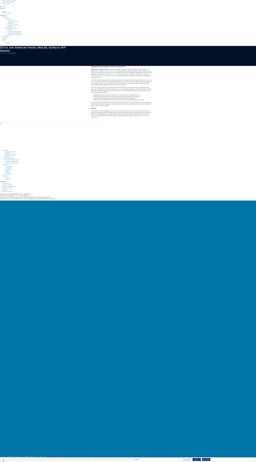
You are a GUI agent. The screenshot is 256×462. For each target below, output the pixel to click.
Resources (5, 37)
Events (4, 39)
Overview (10, 20)
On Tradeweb (6, 36)
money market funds (112, 74)
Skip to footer (6, 4)
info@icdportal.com (139, 115)
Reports (7, 171)
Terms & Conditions (8, 185)
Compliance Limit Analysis (14, 34)
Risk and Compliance (13, 25)
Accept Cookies (206, 459)
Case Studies (8, 166)
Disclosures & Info (7, 188)
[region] (128, 459)
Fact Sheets (8, 167)
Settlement (10, 23)
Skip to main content (8, 2)
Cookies (5, 189)
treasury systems (118, 89)
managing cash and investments (107, 71)
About (4, 41)
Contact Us (8, 44)
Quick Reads (8, 169)
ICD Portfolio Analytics (11, 28)
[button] (3, 15)
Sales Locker (8, 174)
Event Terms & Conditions (9, 186)
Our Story (7, 42)
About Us (5, 175)
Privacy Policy (6, 183)
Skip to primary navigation (9, 0)
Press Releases (3, 53)
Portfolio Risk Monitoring (14, 33)
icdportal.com (94, 117)
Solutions (5, 17)
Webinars (7, 172)
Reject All (197, 459)
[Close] (128, 328)
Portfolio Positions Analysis (15, 31)
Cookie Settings (187, 459)
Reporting (10, 26)
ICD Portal (8, 18)
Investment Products (13, 21)
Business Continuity (8, 191)
